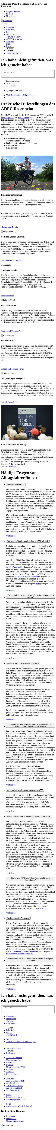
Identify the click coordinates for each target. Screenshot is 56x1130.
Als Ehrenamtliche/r (14, 1085)
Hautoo (13, 275)
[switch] (20, 81)
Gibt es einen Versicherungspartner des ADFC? (25, 790)
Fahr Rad (10, 30)
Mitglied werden (13, 11)
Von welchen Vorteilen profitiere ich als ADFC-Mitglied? (28, 541)
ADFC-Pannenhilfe (14, 567)
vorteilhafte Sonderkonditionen (27, 576)
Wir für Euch (11, 34)
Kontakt (9, 1069)
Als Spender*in (12, 1083)
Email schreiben (7, 296)
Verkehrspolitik (7, 117)
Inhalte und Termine (10, 227)
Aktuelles (10, 27)
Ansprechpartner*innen (16, 1099)
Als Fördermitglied (14, 1088)
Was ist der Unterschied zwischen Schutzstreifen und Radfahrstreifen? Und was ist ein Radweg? (30, 725)
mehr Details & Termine (12, 260)
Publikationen (12, 1074)
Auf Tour (42, 908)
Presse (8, 44)
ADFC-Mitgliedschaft (15, 1081)
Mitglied (49, 529)
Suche (9, 53)
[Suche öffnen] (5, 23)
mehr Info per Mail (10, 402)
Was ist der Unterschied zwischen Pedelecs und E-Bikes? (29, 817)
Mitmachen (10, 1062)
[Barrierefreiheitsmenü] (2, 23)
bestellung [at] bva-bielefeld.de (25, 951)
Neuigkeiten (11, 1019)
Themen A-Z (11, 1035)
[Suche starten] (4, 75)
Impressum (10, 1116)
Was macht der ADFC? (16, 484)
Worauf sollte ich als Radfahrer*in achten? (23, 663)
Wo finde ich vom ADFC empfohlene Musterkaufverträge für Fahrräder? (30, 960)
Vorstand (10, 1072)
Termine (9, 1021)
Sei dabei (10, 41)
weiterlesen (10, 536)
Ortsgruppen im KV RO (16, 1067)
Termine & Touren (13, 37)
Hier (38, 583)
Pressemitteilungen (14, 1097)
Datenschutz (11, 1118)
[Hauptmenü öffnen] (7, 23)
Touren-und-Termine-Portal (12, 331)
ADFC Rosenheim (14, 39)
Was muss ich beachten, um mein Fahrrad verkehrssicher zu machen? (31, 596)
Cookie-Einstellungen (15, 1121)
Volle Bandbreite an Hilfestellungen (21, 95)
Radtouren (10, 1023)
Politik (9, 32)
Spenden (9, 14)
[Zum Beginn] (2, 1128)
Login (8, 46)
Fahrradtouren (23, 117)
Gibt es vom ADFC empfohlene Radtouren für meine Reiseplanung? (30, 879)
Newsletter (10, 16)
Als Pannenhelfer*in (14, 1090)
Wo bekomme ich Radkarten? (18, 918)
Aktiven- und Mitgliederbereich (19, 1106)
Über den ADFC (13, 1060)
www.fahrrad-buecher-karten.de (19, 954)
